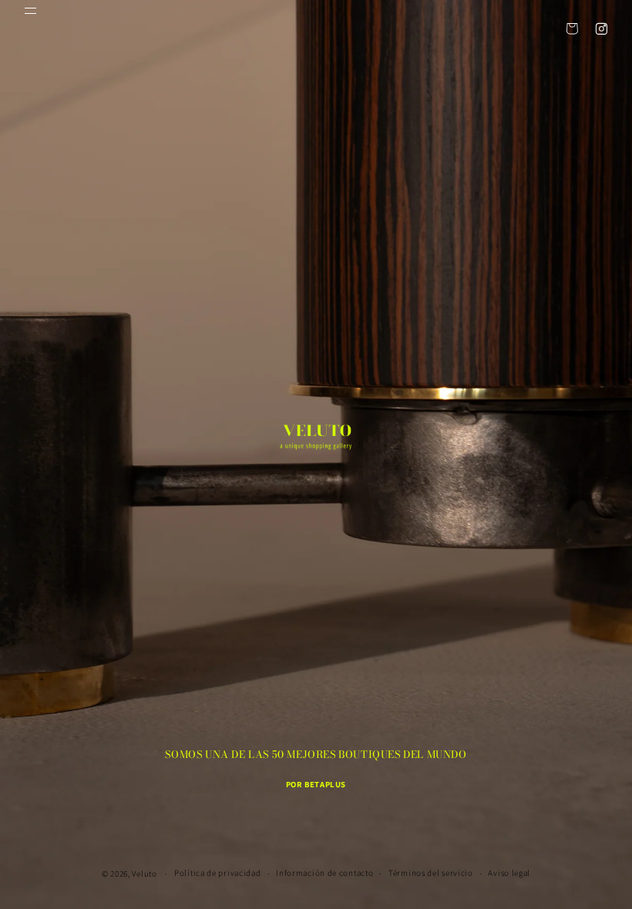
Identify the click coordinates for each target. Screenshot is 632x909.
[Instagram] (601, 28)
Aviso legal (509, 872)
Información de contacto (324, 872)
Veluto (144, 873)
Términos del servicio (430, 872)
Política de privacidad (217, 872)
